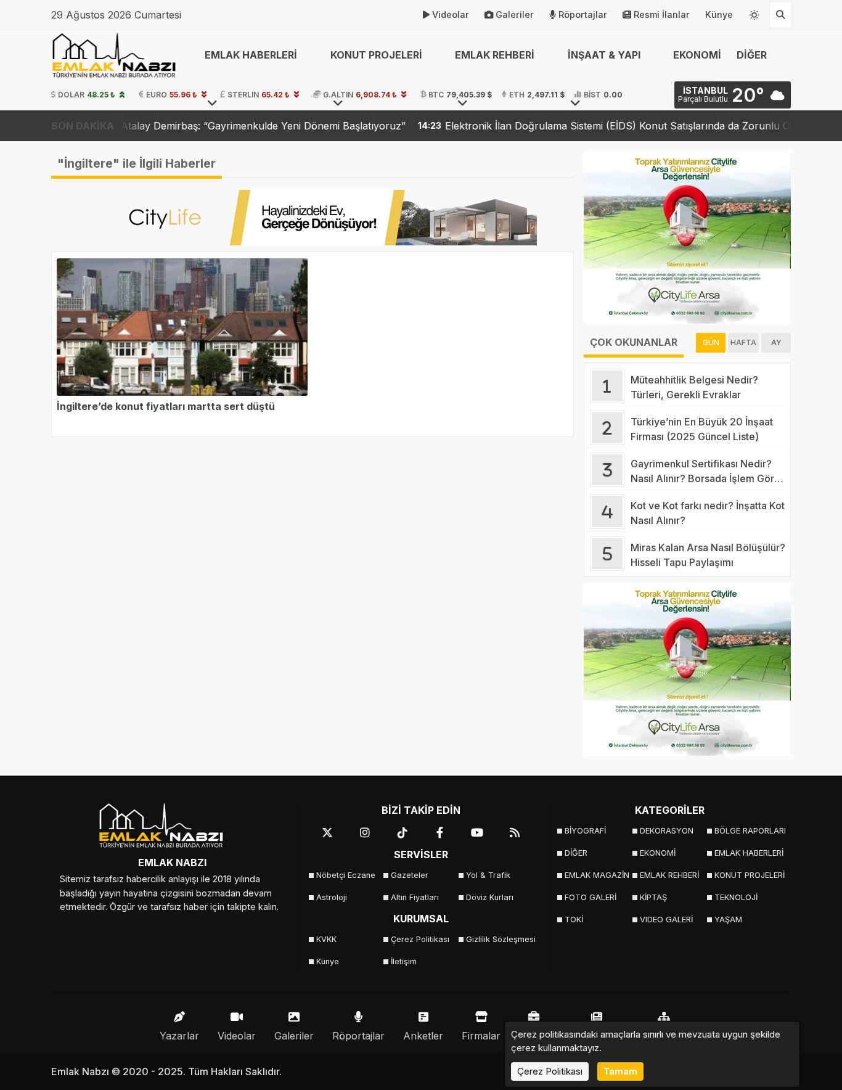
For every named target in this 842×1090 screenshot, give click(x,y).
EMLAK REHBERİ (669, 875)
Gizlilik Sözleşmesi (499, 939)
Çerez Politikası (420, 939)
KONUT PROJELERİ (748, 875)
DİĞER (576, 853)
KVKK (326, 939)
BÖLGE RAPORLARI (748, 830)
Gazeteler (409, 875)
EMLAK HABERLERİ (748, 853)
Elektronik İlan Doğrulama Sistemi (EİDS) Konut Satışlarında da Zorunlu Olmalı (575, 126)
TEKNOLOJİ (736, 897)
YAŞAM (728, 919)
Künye (719, 14)
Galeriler (515, 14)
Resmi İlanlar (662, 14)
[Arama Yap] (780, 15)
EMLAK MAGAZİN (597, 875)
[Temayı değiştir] (754, 12)
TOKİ (574, 919)
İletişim (404, 961)
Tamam (620, 1071)
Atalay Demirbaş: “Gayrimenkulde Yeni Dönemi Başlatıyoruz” (209, 126)
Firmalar (481, 1036)
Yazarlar (179, 1036)
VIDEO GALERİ (666, 919)
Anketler (423, 1036)
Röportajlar (582, 14)
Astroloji (331, 897)
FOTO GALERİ (590, 897)
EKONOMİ (697, 55)
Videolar (450, 14)
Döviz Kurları (489, 897)
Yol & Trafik (488, 875)
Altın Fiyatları (415, 897)
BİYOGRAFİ (585, 830)
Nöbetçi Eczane (345, 875)
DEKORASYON (666, 830)
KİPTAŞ (653, 897)
